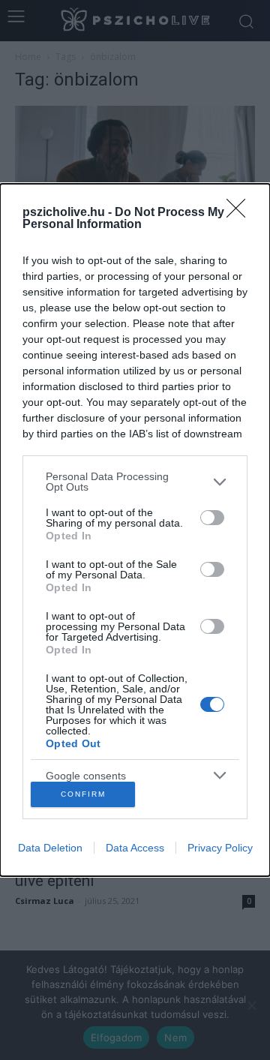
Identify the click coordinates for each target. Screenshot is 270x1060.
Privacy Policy (220, 848)
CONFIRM (83, 794)
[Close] (240, 213)
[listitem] (135, 481)
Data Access (135, 848)
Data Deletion (50, 848)
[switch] (212, 517)
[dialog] (135, 530)
